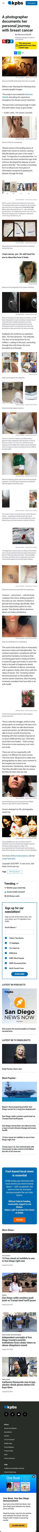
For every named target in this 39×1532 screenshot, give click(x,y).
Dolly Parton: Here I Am (12, 1069)
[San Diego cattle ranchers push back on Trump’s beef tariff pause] (19, 1282)
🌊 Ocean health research (14, 892)
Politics (4, 1295)
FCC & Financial (9, 1439)
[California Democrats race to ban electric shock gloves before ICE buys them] (19, 1367)
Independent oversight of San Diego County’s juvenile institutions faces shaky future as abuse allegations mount (19, 1341)
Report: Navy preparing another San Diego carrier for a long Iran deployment (19, 1108)
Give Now (31, 3)
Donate (19, 1219)
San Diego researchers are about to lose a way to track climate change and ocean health (19, 1128)
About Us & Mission (10, 1428)
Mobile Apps (8, 1443)
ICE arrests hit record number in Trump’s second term (19, 1030)
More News (8, 1230)
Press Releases (9, 1447)
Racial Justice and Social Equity (11, 1335)
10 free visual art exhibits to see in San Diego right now (18, 1138)
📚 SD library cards (12, 896)
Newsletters (8, 1432)
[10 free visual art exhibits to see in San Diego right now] (19, 1243)
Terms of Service (9, 1458)
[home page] (15, 3)
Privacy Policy (8, 1451)
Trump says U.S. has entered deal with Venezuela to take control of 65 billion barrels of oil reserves (18, 1149)
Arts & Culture (6, 1256)
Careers (6, 1436)
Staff (5, 1454)
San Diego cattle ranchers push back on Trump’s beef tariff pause (18, 1117)
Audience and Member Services (14, 1468)
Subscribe (19, 974)
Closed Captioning (10, 1472)
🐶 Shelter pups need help (14, 888)
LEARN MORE (18, 1525)
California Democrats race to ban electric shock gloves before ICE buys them (18, 1385)
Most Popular (9, 1078)
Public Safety (6, 1379)
